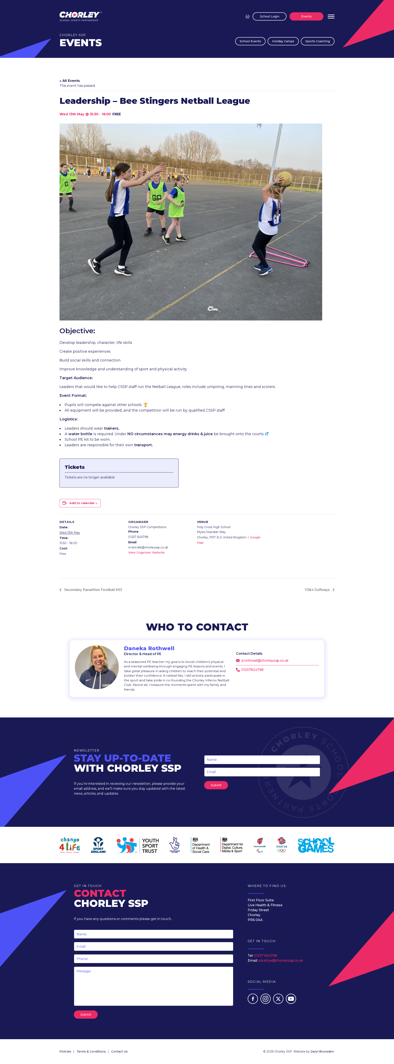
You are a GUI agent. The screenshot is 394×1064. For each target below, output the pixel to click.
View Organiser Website (146, 552)
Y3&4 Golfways (318, 590)
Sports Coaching (317, 41)
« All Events (70, 81)
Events (306, 16)
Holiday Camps (283, 41)
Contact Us (119, 1051)
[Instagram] (265, 1003)
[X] (278, 1003)
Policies (65, 1051)
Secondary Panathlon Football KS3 (92, 590)
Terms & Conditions (91, 1051)
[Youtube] (291, 1003)
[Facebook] (253, 1003)
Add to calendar (82, 503)
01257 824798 (265, 956)
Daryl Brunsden (322, 1051)
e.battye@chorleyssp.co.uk (281, 960)
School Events (250, 41)
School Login (269, 16)
